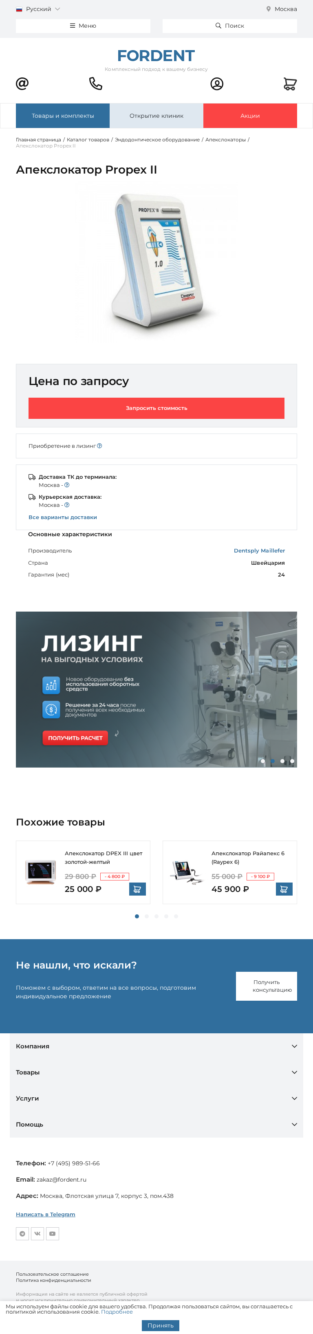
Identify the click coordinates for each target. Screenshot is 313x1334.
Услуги (27, 1098)
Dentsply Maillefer (259, 550)
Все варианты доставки (63, 517)
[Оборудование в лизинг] (156, 690)
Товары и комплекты (63, 115)
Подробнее (117, 1311)
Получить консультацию (272, 986)
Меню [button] (86, 25)
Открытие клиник (156, 115)
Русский (38, 9)
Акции (250, 115)
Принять (161, 1325)
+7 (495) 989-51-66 (74, 1163)
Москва (285, 9)
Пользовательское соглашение (52, 1274)
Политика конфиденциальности (53, 1280)
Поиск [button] (233, 25)
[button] (263, 761)
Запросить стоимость (156, 408)
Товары (28, 1072)
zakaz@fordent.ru (61, 1179)
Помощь (29, 1124)
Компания (32, 1046)
